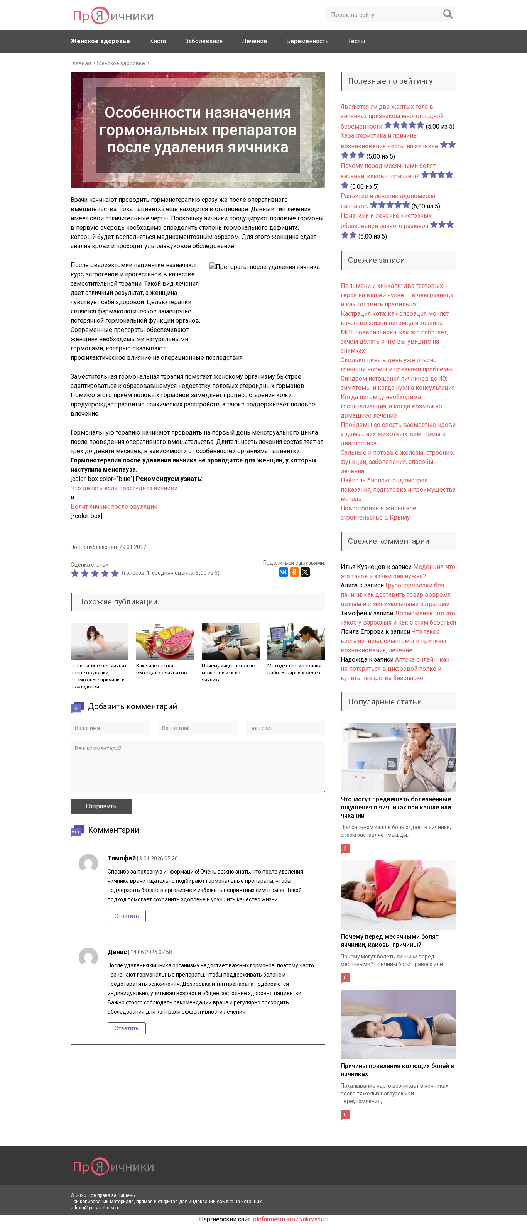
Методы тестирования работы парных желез (294, 669)
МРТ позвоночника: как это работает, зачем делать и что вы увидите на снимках (394, 341)
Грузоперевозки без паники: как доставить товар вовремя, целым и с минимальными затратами (396, 595)
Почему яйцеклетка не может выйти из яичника (228, 672)
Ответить (127, 916)
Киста (157, 41)
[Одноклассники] (294, 572)
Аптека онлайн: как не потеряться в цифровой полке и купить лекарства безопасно (395, 669)
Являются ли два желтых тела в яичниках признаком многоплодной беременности (392, 116)
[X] (305, 572)
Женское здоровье (100, 41)
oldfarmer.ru (269, 1219)
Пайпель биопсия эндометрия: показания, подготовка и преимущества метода (398, 490)
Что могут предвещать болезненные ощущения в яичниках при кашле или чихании (396, 807)
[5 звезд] (116, 573)
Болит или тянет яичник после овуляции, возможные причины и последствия (99, 676)
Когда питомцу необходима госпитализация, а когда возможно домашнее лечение (391, 406)
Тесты (356, 41)
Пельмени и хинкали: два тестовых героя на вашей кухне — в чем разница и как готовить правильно (397, 295)
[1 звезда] (76, 573)
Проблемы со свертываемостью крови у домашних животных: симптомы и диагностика (398, 434)
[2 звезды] (86, 573)
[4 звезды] (106, 573)
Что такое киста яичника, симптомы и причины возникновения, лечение (393, 641)
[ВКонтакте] (283, 572)
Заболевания (204, 41)
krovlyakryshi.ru (307, 1219)
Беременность (307, 41)
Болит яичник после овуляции (114, 506)
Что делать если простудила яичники (124, 488)
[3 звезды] (96, 573)
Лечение (254, 41)
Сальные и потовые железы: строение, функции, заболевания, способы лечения (397, 462)
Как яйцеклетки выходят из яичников (161, 669)
